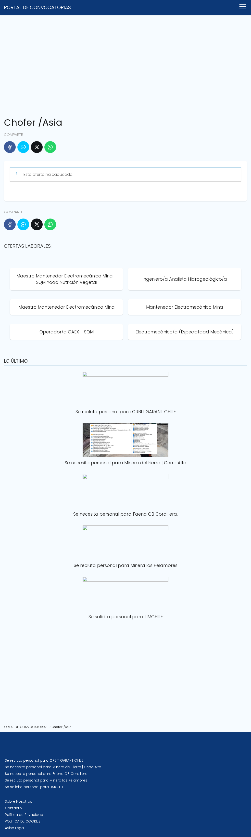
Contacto (13, 808)
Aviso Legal (15, 827)
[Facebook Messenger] (23, 147)
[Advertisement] (125, 63)
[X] (37, 147)
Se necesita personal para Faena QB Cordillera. (46, 773)
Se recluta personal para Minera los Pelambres (46, 780)
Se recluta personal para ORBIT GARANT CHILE (44, 760)
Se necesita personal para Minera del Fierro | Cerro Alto (53, 767)
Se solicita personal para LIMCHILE (34, 786)
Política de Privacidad (24, 814)
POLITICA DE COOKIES (22, 821)
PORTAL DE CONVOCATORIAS (37, 7)
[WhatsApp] (50, 147)
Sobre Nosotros (18, 801)
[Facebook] (10, 147)
